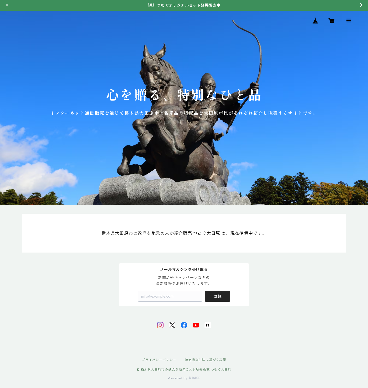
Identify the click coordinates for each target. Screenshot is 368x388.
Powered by (178, 378)
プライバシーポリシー (159, 360)
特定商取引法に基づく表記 (205, 360)
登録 (217, 296)
